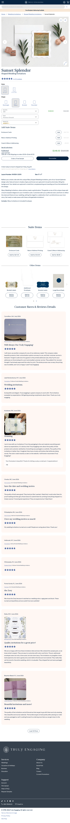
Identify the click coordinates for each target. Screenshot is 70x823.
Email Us (20, 804)
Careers (38, 771)
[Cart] (68, 2)
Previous (5, 42)
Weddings (4, 762)
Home (3, 14)
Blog (37, 768)
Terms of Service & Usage (9, 813)
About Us (39, 762)
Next (65, 42)
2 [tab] (36, 301)
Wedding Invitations (14, 14)
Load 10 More (33, 731)
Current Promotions (42, 774)
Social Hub (39, 765)
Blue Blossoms (7, 639)
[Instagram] (13, 801)
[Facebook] (8, 801)
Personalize (52, 158)
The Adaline (7, 381)
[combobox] (35, 6)
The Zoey (6, 587)
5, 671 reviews (17, 79)
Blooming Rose (7, 341)
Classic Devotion (8, 700)
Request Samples (6, 791)
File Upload (5, 786)
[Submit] (67, 6)
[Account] (64, 2)
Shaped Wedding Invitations (33, 14)
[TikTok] (2, 801)
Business (4, 768)
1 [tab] (34, 301)
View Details (31, 169)
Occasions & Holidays (8, 765)
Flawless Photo (7, 565)
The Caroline (7, 482)
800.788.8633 (8, 804)
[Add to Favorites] (61, 20)
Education (4, 771)
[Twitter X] (5, 801)
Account (4, 783)
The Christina (7, 515)
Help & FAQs (5, 788)
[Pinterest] (10, 801)
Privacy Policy (5, 816)
